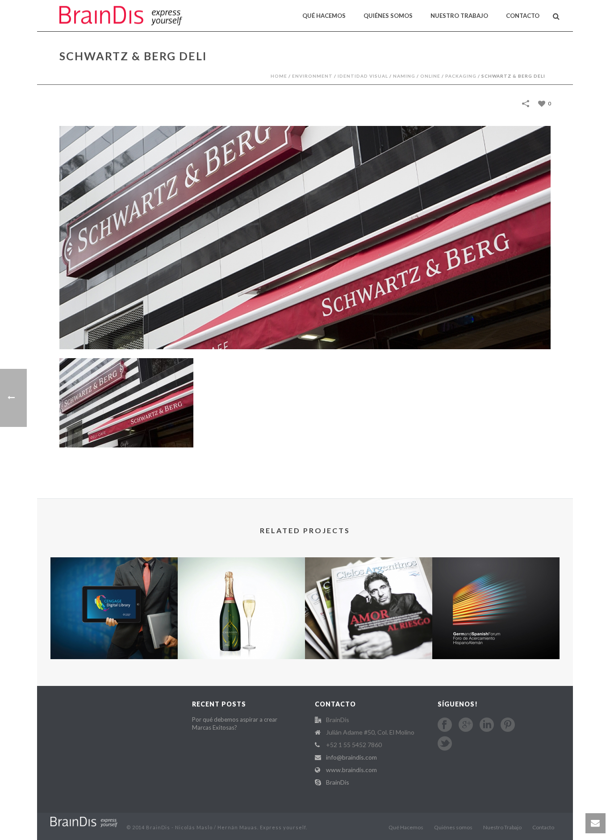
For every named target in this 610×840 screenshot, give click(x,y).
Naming (404, 76)
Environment (312, 76)
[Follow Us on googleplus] (466, 725)
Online (430, 76)
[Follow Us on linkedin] (487, 725)
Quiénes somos (388, 15)
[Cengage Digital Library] (114, 595)
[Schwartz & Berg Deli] (305, 237)
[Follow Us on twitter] (445, 743)
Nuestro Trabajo (459, 15)
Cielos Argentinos (368, 625)
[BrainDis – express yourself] (83, 821)
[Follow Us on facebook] (445, 725)
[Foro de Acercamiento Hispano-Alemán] (496, 595)
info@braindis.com (351, 757)
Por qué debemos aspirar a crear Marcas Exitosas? (234, 723)
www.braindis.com (351, 769)
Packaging (460, 76)
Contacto (522, 15)
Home (279, 76)
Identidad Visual (363, 76)
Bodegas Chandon (242, 635)
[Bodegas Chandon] (241, 595)
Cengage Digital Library (114, 625)
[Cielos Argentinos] (368, 595)
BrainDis (337, 782)
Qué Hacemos (324, 15)
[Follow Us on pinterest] (508, 725)
